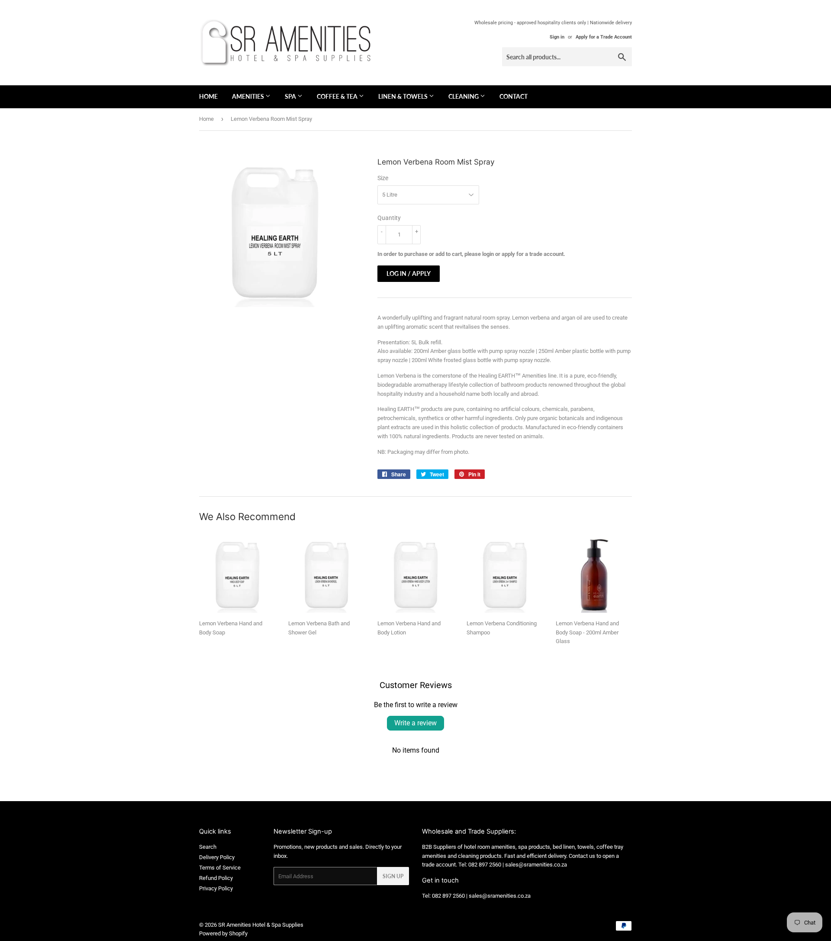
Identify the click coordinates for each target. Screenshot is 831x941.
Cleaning (464, 96)
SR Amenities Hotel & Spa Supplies (260, 925)
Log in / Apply (409, 273)
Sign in (557, 37)
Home (208, 96)
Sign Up (393, 876)
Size (382, 178)
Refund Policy (216, 878)
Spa (291, 96)
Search (207, 847)
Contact (513, 96)
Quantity (389, 217)
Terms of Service (220, 867)
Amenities (248, 96)
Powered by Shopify (223, 933)
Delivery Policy (217, 857)
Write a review (415, 723)
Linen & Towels (403, 96)
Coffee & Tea (338, 96)
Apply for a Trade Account (604, 37)
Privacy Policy (216, 888)
